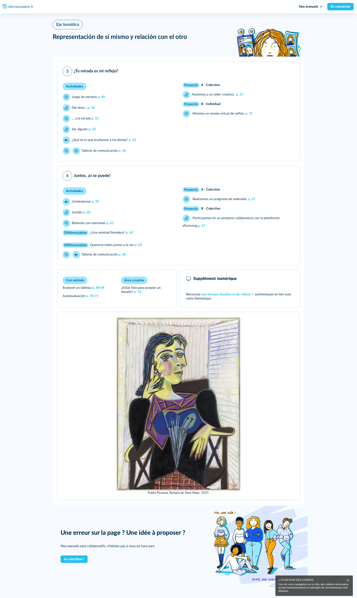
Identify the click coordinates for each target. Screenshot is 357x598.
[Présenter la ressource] (290, 70)
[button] (178, 111)
